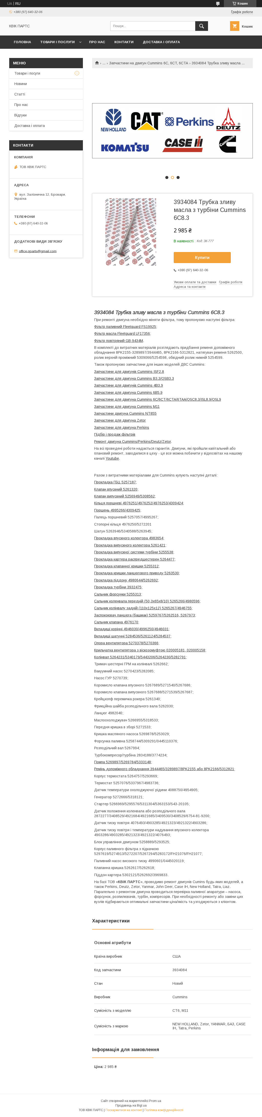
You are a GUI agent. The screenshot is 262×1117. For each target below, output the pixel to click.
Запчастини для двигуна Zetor (120, 420)
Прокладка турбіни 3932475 (117, 587)
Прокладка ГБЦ (108, 482)
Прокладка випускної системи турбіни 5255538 (133, 552)
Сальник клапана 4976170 (116, 622)
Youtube (112, 458)
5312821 (227, 769)
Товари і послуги (57, 42)
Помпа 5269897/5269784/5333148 (122, 762)
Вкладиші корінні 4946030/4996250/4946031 (131, 629)
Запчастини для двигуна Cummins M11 (127, 407)
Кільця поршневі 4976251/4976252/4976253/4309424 (138, 503)
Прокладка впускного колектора (121, 538)
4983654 (156, 538)
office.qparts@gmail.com (38, 251)
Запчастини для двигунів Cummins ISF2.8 (129, 372)
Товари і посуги (27, 73)
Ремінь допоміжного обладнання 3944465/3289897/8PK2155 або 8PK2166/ (157, 769)
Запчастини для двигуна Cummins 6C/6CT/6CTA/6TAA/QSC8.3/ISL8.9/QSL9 (157, 399)
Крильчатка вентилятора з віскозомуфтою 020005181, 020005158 (149, 650)
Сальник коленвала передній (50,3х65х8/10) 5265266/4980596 (147, 601)
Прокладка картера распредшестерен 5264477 (134, 559)
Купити (202, 257)
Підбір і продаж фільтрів (114, 434)
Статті (19, 94)
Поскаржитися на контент (123, 1110)
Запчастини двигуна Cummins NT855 (125, 413)
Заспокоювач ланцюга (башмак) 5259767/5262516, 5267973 (144, 615)
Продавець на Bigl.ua (131, 1105)
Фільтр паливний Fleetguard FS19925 (125, 327)
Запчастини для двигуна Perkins (121, 427)
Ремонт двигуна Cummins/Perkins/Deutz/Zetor (132, 441)
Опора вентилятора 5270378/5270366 (126, 643)
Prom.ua (155, 1101)
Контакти (124, 42)
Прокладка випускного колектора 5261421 (129, 545)
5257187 (129, 482)
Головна (22, 42)
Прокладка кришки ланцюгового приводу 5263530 (136, 573)
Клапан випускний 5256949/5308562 (124, 496)
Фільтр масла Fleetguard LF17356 (122, 333)
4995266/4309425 (125, 510)
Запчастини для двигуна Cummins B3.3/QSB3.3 (134, 378)
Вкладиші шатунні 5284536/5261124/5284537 (132, 636)
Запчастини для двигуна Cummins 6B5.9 (128, 392)
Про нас (97, 42)
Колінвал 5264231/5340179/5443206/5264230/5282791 (140, 657)
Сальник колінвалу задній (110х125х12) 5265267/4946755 (143, 608)
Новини (20, 84)
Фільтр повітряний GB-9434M (118, 341)
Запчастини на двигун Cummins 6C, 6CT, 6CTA (148, 63)
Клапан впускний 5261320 (115, 489)
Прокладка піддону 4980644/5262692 (126, 580)
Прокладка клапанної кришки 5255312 (126, 566)
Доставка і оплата (161, 42)
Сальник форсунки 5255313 (117, 594)
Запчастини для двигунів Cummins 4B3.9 (128, 385)
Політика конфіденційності (163, 1110)
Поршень (102, 510)
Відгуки (20, 115)
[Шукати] (201, 26)
